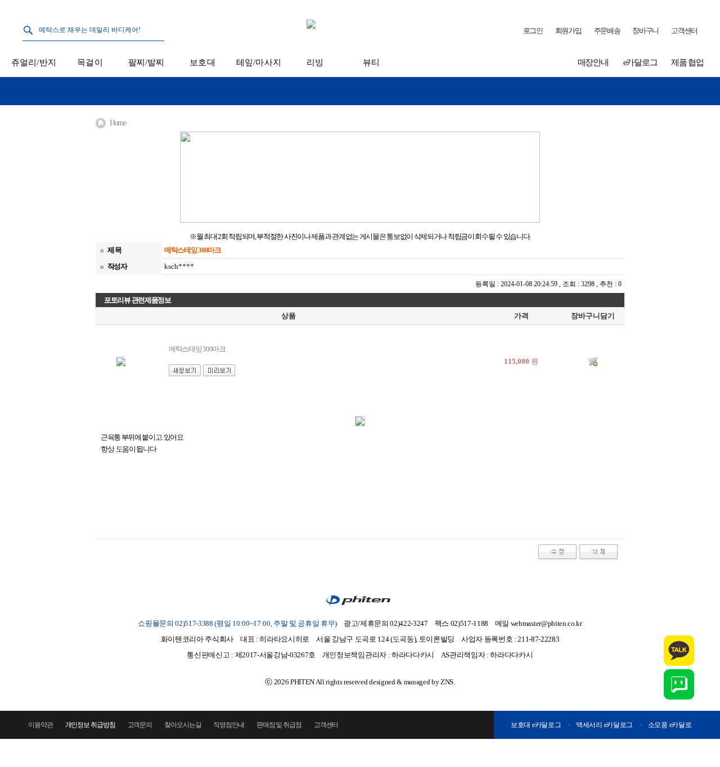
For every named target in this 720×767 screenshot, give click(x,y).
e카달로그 (640, 62)
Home (118, 123)
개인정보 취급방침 (90, 725)
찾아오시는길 (182, 725)
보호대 (202, 62)
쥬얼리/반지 (33, 62)
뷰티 (371, 62)
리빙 (315, 62)
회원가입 (568, 30)
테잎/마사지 (258, 62)
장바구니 (645, 30)
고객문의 (140, 725)
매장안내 (593, 62)
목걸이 (89, 62)
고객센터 (684, 30)
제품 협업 (687, 62)
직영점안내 (228, 725)
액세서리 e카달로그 (604, 725)
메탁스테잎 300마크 (197, 349)
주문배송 (607, 30)
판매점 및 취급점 (279, 725)
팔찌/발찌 (146, 62)
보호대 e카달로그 (536, 725)
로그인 (533, 30)
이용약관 (40, 725)
